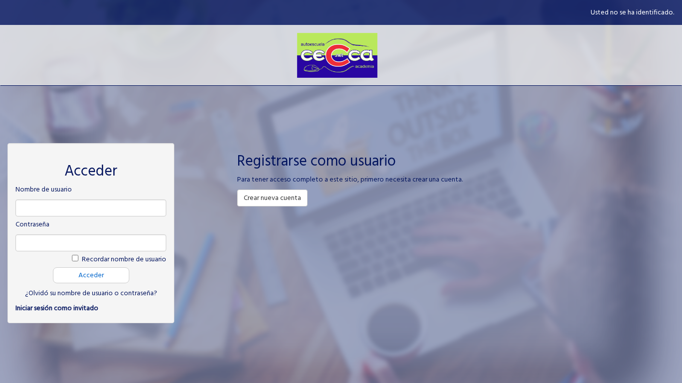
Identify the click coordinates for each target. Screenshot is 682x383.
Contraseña (32, 224)
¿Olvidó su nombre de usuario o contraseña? (91, 293)
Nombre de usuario (43, 189)
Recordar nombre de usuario (124, 259)
